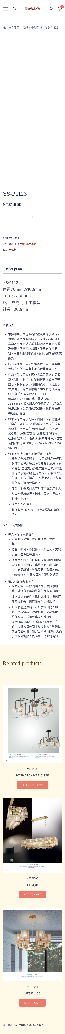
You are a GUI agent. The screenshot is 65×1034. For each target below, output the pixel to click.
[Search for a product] (14, 9)
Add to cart (32, 894)
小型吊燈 (37, 27)
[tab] (32, 268)
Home (7, 27)
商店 (17, 27)
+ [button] (52, 217)
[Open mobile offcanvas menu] (5, 8)
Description (13, 269)
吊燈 (25, 27)
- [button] (13, 217)
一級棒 (13, 249)
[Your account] (51, 9)
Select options (32, 784)
